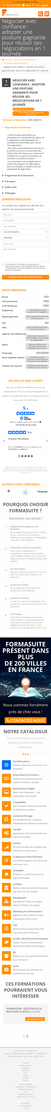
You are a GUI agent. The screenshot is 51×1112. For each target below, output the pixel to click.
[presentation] (23, 1036)
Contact (25, 1080)
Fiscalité (17, 829)
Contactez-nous (27, 720)
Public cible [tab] (10, 187)
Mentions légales (25, 1084)
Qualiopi (25, 1078)
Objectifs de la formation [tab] (17, 127)
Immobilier (18, 870)
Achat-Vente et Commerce (26, 59)
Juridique (17, 884)
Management (19, 898)
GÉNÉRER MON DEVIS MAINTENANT (25, 277)
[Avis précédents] (4, 440)
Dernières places (21, 761)
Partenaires (25, 1103)
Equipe (25, 1075)
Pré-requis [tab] (9, 181)
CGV (25, 1092)
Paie (15, 925)
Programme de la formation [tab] (19, 175)
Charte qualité (25, 1106)
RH (14, 952)
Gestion (17, 843)
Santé (16, 966)
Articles (25, 1108)
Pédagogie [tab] (9, 193)
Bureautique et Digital (24, 788)
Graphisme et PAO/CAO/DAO (27, 857)
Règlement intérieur (25, 1094)
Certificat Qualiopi (26, 1089)
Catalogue (25, 1068)
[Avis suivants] (47, 440)
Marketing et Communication (27, 911)
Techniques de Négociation (16, 63)
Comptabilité (19, 802)
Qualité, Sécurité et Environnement (30, 938)
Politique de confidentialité (25, 1087)
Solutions (25, 1070)
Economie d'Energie (23, 816)
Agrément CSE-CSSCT (25, 1097)
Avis (25, 1073)
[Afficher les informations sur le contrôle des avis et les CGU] (40, 422)
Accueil (8, 59)
